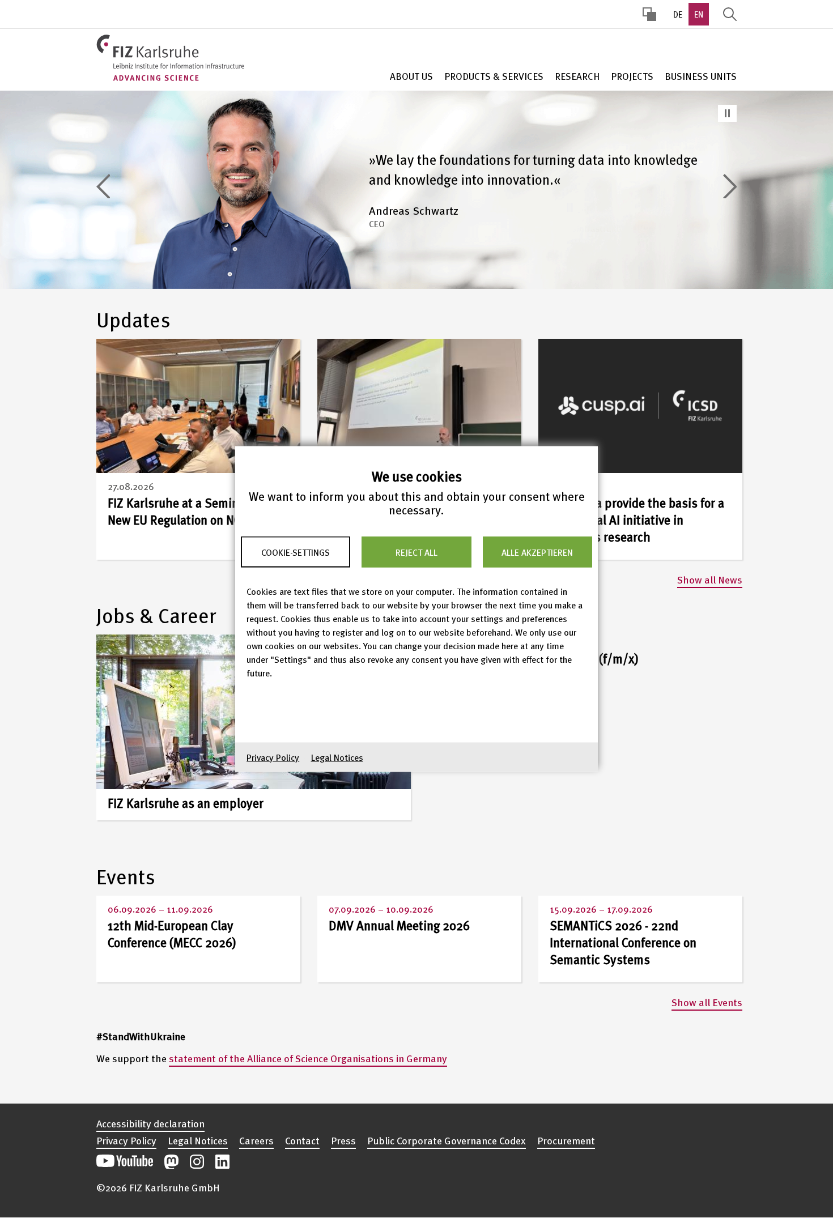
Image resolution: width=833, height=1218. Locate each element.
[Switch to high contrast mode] (649, 14)
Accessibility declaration (150, 1123)
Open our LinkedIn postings (222, 1162)
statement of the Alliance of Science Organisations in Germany (308, 1058)
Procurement (566, 1140)
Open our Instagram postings (197, 1162)
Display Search (729, 14)
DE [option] (677, 14)
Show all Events (707, 1002)
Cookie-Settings (295, 552)
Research (577, 76)
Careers (256, 1140)
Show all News (709, 579)
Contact (302, 1140)
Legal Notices (337, 757)
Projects (632, 76)
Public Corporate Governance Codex (446, 1140)
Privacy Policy (272, 757)
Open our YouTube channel (124, 1162)
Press (343, 1140)
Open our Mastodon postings (171, 1162)
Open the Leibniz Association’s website (698, 1156)
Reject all (416, 552)
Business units (701, 76)
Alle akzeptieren (537, 552)
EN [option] (698, 14)
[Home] (170, 58)
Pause (727, 113)
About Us (411, 76)
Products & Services (493, 76)
